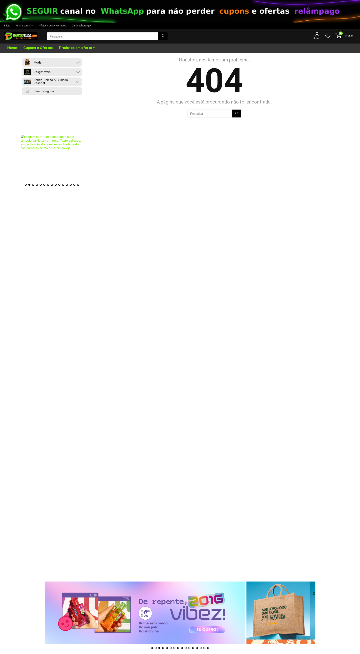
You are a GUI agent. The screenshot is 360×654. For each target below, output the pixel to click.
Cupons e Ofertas (38, 48)
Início (7, 25)
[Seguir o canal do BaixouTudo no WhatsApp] (180, 11)
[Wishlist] (327, 36)
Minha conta (23, 25)
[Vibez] (145, 613)
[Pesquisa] (163, 36)
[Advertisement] (180, 552)
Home (12, 48)
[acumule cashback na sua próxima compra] (52, 142)
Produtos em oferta (75, 48)
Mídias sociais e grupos (52, 25)
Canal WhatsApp (81, 25)
